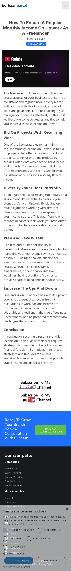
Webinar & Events (13, 485)
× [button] (67, 509)
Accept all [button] (19, 560)
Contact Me (10, 502)
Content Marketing (14, 477)
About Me (9, 498)
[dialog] (35, 538)
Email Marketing (12, 481)
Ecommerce (11, 468)
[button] (65, 5)
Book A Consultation (51, 430)
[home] (14, 4)
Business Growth (13, 472)
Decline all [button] (51, 560)
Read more (34, 524)
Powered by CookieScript (16, 567)
